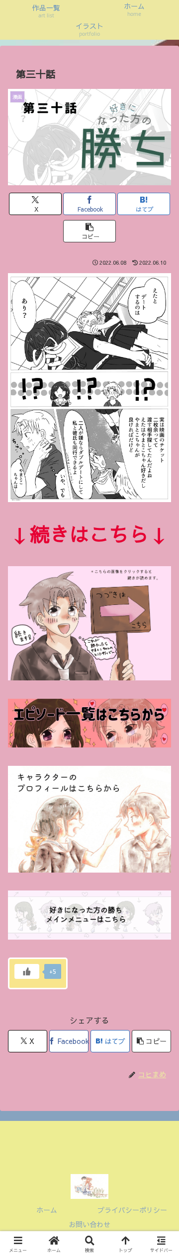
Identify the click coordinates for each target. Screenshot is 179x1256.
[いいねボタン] (26, 971)
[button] (89, 231)
